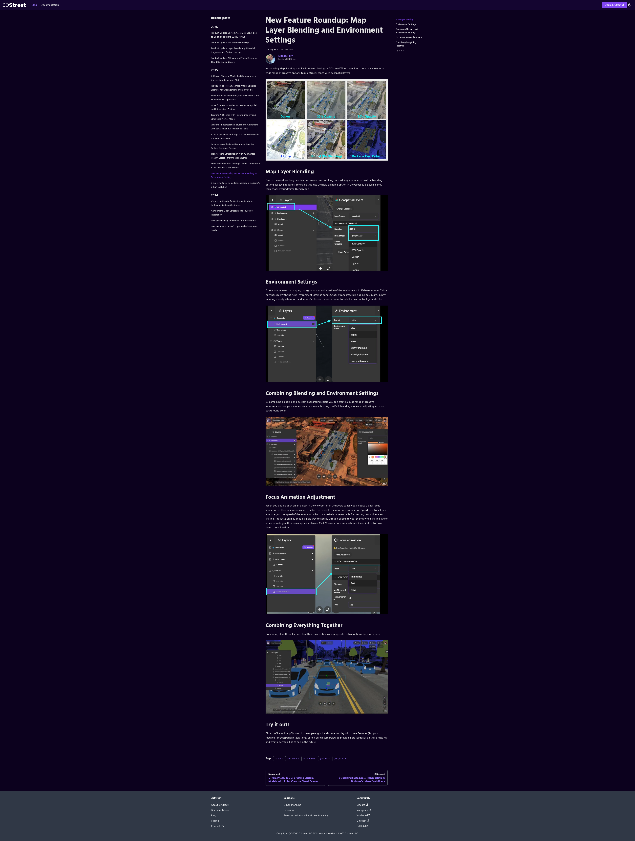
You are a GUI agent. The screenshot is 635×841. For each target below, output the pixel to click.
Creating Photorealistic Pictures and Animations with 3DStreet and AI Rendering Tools (234, 127)
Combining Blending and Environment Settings (407, 30)
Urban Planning (292, 805)
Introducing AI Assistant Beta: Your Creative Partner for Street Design (232, 146)
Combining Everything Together (406, 44)
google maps (340, 759)
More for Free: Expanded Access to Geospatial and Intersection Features (233, 107)
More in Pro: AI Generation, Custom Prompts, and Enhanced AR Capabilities (235, 97)
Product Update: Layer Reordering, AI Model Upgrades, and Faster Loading (233, 50)
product (279, 759)
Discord (361, 805)
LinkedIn (361, 821)
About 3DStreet (220, 805)
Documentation (50, 5)
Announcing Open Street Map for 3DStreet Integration (232, 213)
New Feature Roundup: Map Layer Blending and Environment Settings (234, 175)
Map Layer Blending (404, 19)
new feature (293, 759)
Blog (34, 5)
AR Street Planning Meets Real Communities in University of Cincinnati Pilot (233, 78)
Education (289, 810)
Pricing (215, 821)
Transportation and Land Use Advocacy (306, 816)
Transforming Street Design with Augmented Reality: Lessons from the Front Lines (233, 156)
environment (309, 759)
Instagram (362, 810)
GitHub (361, 826)
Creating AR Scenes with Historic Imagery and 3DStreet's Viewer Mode (233, 117)
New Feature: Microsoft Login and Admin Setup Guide (234, 228)
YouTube (362, 816)
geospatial (325, 759)
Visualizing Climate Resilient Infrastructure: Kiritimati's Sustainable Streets (232, 203)
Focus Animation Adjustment (409, 37)
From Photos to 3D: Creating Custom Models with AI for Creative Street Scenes (235, 165)
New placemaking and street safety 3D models (233, 220)
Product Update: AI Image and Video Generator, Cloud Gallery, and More (234, 60)
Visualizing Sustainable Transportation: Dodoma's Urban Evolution (235, 185)
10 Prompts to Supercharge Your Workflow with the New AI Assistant (235, 136)
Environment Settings (406, 24)
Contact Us (217, 826)
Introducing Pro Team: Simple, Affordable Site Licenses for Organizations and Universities (233, 88)
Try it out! (400, 50)
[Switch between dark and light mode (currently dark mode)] (629, 5)
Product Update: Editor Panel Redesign (230, 43)
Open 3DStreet (613, 5)
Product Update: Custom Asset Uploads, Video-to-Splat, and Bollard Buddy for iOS (234, 35)
